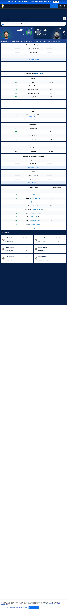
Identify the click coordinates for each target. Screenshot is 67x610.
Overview (4, 41)
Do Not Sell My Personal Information (17, 607)
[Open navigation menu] (64, 6)
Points (33, 41)
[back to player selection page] (1, 19)
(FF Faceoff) (34, 191)
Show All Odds (33, 120)
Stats (9, 41)
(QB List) (35, 194)
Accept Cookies (33, 607)
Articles (58, 41)
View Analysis (32, 116)
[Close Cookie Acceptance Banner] (64, 603)
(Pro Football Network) (34, 224)
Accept (56, 1)
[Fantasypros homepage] (2, 7)
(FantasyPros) (34, 213)
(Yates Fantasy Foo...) (34, 220)
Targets (38, 41)
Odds (21, 41)
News (48, 41)
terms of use (47, 1)
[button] (33, 24)
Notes (53, 41)
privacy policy (36, 1)
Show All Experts (33, 228)
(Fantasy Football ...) (34, 198)
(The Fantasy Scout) (37, 209)
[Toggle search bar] (60, 6)
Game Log (27, 41)
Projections (15, 41)
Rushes (44, 41)
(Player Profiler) (34, 202)
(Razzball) (35, 205)
